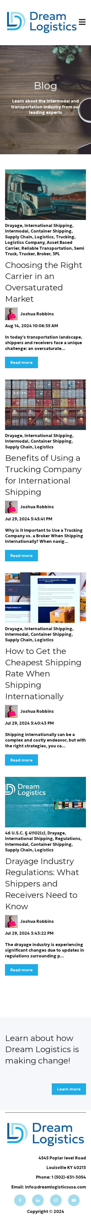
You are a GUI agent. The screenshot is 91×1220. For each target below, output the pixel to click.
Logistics (44, 236)
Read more (21, 362)
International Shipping (48, 225)
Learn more (69, 1088)
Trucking (65, 236)
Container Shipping (51, 231)
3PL (56, 253)
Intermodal (16, 231)
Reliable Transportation (46, 248)
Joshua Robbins (37, 313)
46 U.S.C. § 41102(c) (25, 832)
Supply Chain (18, 236)
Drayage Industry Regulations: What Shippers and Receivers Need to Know (42, 883)
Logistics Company (24, 242)
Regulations (67, 838)
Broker (43, 253)
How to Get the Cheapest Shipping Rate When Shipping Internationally (43, 673)
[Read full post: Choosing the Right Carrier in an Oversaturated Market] (45, 194)
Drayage (13, 225)
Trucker (27, 253)
